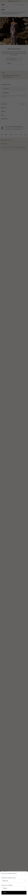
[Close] (26, 873)
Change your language (6, 885)
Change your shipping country (8, 878)
